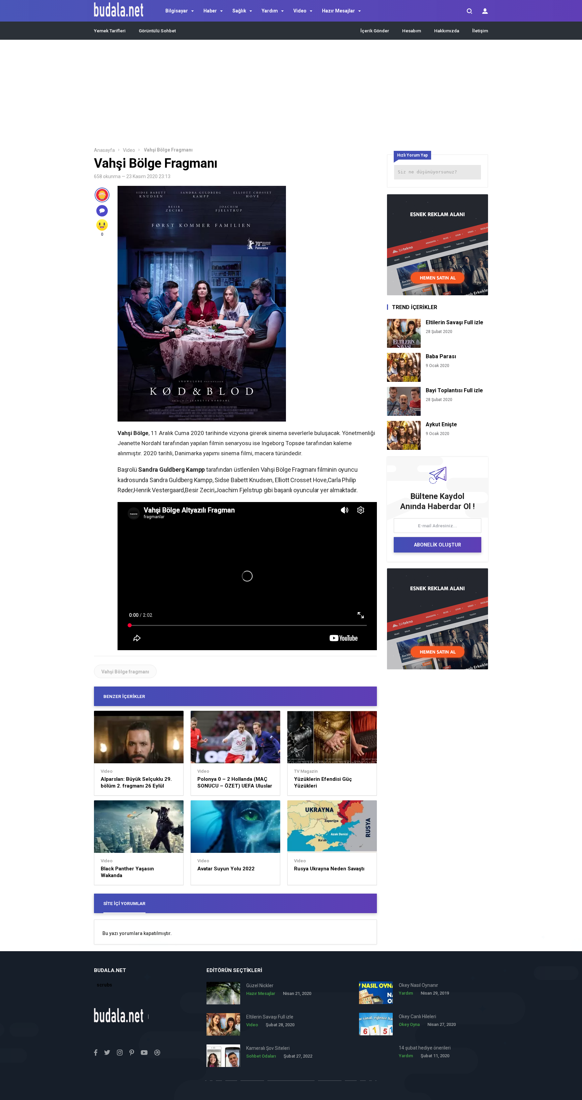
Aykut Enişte (441, 424)
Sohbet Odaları (261, 1056)
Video (299, 10)
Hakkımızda (446, 30)
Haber (210, 10)
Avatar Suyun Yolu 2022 (226, 869)
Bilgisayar (176, 10)
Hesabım (411, 30)
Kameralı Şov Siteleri (268, 1048)
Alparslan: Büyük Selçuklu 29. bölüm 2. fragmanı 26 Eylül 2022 (136, 782)
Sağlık (239, 10)
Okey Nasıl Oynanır (418, 985)
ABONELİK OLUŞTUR (437, 544)
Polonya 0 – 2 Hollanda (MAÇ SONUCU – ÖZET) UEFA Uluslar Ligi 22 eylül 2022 (234, 782)
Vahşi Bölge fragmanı (125, 671)
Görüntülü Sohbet (157, 30)
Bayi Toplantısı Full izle (454, 390)
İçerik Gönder (374, 30)
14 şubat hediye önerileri (425, 1048)
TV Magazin (306, 771)
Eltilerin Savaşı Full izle (454, 322)
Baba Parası (441, 356)
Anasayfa (104, 150)
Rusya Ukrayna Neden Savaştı (329, 869)
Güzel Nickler (259, 985)
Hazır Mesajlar (338, 10)
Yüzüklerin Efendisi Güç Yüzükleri (323, 782)
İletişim (480, 30)
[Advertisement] (291, 95)
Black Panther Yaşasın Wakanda (127, 872)
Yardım (270, 10)
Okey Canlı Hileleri (417, 1016)
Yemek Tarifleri (110, 30)
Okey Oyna (409, 1024)
